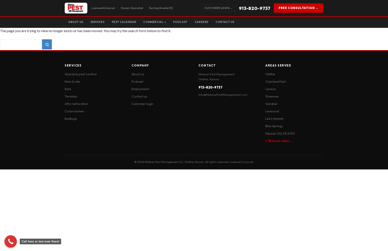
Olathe (270, 74)
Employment (140, 89)
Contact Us (225, 22)
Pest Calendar (124, 22)
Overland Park (275, 82)
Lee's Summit (274, 119)
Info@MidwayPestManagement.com (222, 94)
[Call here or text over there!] (10, 241)
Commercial (154, 22)
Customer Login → (219, 8)
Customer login (142, 104)
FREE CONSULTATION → (298, 8)
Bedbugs (71, 119)
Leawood (272, 111)
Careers (201, 22)
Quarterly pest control (81, 74)
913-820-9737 (255, 8)
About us (138, 74)
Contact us (139, 96)
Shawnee (272, 96)
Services (97, 22)
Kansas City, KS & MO (280, 133)
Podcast (180, 22)
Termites (71, 96)
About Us (75, 22)
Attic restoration (76, 104)
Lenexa (270, 89)
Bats (68, 89)
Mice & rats (72, 82)
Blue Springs (274, 126)
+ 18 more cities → (279, 141)
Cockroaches (74, 111)
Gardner (271, 104)
